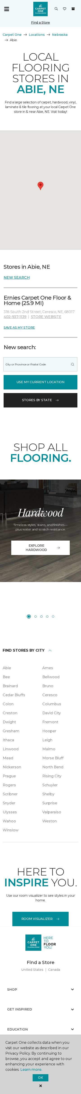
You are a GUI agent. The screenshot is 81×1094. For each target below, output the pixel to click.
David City (51, 713)
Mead (8, 758)
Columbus (51, 704)
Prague (9, 776)
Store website (46, 317)
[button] (56, 9)
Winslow (10, 830)
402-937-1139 (15, 317)
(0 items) (73, 8)
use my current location (40, 382)
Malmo (48, 749)
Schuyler (50, 785)
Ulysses (10, 812)
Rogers (9, 785)
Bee (6, 677)
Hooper (49, 731)
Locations (37, 35)
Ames (47, 668)
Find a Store (40, 22)
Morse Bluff (52, 758)
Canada (54, 970)
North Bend (52, 767)
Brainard (10, 686)
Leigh (47, 740)
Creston (10, 713)
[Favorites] (64, 9)
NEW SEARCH (17, 277)
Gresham (11, 731)
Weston (49, 821)
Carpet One (12, 35)
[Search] (72, 364)
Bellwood (51, 677)
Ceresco (49, 695)
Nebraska (60, 35)
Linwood (11, 749)
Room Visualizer (37, 919)
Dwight (9, 722)
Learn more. (31, 1069)
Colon (8, 704)
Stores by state (37, 400)
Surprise (49, 803)
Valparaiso (51, 812)
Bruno (47, 686)
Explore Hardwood (36, 548)
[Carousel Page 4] (47, 616)
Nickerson (12, 767)
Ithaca (8, 740)
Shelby (48, 794)
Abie (7, 668)
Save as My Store (19, 327)
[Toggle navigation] (6, 9)
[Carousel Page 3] (41, 616)
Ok (40, 1078)
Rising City (51, 776)
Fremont (50, 722)
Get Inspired (19, 1009)
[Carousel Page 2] (35, 616)
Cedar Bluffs (14, 695)
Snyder (9, 803)
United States (32, 970)
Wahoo (9, 821)
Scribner (10, 794)
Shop (12, 989)
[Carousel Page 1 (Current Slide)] (29, 616)
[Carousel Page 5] (53, 616)
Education (17, 1029)
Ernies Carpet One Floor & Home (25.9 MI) (37, 300)
